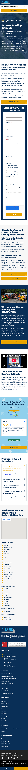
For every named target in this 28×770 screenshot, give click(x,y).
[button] (25, 2)
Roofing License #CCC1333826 (9, 753)
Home (3, 20)
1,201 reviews (16, 413)
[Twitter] (8, 758)
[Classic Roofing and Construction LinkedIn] (5, 758)
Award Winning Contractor (8, 752)
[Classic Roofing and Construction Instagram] (11, 758)
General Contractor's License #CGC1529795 (12, 755)
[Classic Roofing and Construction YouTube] (14, 758)
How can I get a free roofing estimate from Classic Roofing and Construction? (12, 468)
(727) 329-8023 (7, 475)
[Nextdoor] (17, 758)
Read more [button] (5, 433)
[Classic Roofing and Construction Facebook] (2, 758)
